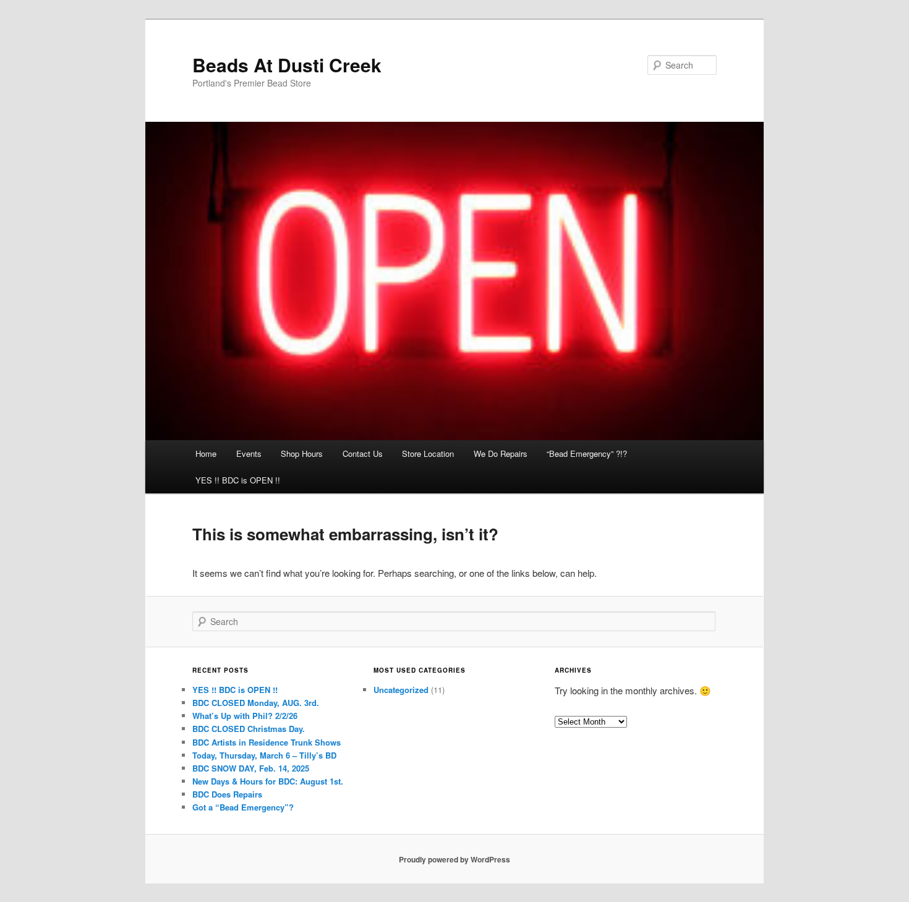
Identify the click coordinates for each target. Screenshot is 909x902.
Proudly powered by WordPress (454, 859)
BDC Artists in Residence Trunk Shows (266, 742)
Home (205, 453)
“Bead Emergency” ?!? (587, 453)
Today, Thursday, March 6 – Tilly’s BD (264, 755)
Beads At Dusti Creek (287, 64)
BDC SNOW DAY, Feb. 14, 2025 (250, 768)
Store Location (428, 453)
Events (249, 453)
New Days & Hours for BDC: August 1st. (267, 781)
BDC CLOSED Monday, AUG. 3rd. (255, 702)
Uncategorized (401, 690)
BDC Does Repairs (227, 794)
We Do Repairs (500, 453)
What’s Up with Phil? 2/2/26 (244, 715)
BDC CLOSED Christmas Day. (248, 728)
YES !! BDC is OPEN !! (237, 480)
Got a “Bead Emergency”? (243, 807)
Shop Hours (302, 453)
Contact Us (363, 453)
